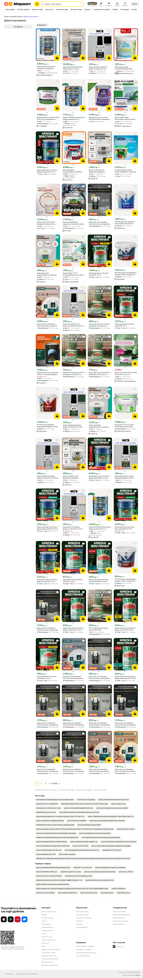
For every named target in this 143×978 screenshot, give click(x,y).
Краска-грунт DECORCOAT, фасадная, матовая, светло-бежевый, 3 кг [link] (46, 223)
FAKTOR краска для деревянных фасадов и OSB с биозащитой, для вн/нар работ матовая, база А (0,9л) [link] (126, 580)
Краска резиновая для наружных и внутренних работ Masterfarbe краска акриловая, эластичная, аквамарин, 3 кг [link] (73, 223)
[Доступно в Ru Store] (24, 922)
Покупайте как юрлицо (84, 918)
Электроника (46, 924)
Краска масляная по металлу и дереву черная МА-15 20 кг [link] (47, 171)
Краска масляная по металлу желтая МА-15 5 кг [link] (98, 274)
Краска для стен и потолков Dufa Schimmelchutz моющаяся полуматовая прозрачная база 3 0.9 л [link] (100, 118)
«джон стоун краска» (30, 16)
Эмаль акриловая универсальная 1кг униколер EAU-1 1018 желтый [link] (46, 274)
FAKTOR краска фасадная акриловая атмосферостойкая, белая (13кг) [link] (47, 426)
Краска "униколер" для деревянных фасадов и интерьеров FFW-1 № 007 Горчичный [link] (72, 477)
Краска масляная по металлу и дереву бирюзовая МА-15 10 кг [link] (47, 528)
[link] (55, 799)
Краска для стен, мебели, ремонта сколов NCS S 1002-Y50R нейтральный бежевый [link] (73, 528)
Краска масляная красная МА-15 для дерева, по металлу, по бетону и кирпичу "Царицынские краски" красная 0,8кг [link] (73, 373)
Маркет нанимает (119, 924)
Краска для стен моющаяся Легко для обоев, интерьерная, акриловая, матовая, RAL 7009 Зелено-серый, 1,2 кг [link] (73, 770)
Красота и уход (47, 937)
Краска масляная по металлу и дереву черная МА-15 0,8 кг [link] (73, 629)
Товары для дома (47, 930)
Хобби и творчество (48, 940)
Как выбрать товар (82, 911)
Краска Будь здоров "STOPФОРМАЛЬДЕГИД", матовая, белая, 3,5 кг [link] (124, 68)
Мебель (44, 915)
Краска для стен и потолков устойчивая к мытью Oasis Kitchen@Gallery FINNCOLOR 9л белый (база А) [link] (125, 426)
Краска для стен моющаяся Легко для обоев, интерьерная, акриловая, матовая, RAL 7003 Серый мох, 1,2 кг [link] (47, 724)
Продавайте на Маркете (84, 949)
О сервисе (79, 921)
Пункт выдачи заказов (120, 921)
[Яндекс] (137, 975)
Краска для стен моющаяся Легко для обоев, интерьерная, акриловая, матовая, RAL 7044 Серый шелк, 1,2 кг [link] (73, 724)
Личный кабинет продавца (85, 946)
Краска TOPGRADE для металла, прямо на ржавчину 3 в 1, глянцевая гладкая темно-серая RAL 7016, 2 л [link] (100, 528)
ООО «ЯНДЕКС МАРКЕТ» (131, 972)
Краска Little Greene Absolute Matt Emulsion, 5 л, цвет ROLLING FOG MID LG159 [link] (72, 68)
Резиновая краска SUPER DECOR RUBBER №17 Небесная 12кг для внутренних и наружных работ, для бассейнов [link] (126, 171)
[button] (42, 25)
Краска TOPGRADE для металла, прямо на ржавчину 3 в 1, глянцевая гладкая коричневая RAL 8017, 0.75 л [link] (74, 118)
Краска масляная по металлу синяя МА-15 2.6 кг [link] (72, 580)
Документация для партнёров (86, 953)
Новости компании (119, 911)
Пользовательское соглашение (26, 974)
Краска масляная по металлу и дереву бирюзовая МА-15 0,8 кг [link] (125, 677)
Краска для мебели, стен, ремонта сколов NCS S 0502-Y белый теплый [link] (73, 325)
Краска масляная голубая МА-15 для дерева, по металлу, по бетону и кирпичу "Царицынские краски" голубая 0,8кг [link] (100, 373)
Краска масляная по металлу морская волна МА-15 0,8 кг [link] (98, 580)
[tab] (10, 9)
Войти (134, 4)
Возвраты (79, 924)
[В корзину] (57, 58)
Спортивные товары (48, 952)
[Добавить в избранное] (57, 31)
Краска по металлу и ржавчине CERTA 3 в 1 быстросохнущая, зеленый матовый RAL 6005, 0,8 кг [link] (47, 373)
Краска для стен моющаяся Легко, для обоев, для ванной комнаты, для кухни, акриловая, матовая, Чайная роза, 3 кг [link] (47, 325)
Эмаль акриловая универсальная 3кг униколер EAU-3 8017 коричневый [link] (99, 426)
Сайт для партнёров (83, 956)
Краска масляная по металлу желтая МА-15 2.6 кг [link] (46, 677)
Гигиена (44, 921)
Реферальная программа (121, 915)
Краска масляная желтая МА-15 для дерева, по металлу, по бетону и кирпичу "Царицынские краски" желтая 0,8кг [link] (99, 325)
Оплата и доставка (82, 915)
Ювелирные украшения (50, 965)
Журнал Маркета (82, 927)
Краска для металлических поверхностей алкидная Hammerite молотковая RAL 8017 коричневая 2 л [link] (46, 67)
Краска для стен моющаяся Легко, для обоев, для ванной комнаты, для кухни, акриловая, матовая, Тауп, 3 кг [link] (99, 770)
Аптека (44, 933)
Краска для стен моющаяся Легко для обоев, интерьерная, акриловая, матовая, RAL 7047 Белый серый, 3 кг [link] (47, 770)
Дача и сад (45, 943)
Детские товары (47, 962)
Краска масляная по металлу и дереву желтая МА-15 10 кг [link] (47, 580)
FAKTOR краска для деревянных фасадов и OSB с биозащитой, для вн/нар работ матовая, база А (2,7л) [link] (126, 274)
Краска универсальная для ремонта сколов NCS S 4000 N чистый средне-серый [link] (47, 477)
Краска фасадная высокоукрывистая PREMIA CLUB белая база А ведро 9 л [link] (72, 171)
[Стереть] (81, 4)
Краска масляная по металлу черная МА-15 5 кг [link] (124, 325)
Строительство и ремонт (50, 959)
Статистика (9, 974)
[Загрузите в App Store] (4, 922)
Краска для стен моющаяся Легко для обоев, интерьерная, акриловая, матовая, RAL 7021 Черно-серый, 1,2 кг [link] (125, 724)
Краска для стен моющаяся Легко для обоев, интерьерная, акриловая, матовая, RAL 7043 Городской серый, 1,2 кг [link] (47, 629)
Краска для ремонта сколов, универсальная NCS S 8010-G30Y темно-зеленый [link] (124, 477)
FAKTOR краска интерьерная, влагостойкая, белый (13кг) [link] (125, 222)
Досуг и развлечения (49, 911)
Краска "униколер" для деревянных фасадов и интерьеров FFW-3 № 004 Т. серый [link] (98, 171)
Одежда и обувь (47, 927)
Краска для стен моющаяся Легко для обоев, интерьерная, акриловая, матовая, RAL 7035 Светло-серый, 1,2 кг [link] (99, 724)
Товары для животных (49, 956)
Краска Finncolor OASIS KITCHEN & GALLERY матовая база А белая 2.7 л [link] (48, 118)
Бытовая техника (47, 918)
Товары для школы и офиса (51, 949)
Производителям (119, 918)
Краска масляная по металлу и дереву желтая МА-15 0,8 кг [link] (125, 629)
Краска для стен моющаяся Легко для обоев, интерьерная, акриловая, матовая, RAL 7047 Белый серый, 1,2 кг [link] (99, 677)
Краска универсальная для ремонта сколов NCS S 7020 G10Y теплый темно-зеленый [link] (73, 426)
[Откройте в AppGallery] (18, 922)
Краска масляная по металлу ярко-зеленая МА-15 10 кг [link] (124, 528)
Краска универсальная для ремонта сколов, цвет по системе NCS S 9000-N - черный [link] (98, 68)
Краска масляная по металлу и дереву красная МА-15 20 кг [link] (99, 477)
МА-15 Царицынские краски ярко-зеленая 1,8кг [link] (98, 629)
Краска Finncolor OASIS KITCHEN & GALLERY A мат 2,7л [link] (126, 373)
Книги (44, 946)
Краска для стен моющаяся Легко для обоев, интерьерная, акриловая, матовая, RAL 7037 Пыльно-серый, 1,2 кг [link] (99, 223)
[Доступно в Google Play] (11, 922)
